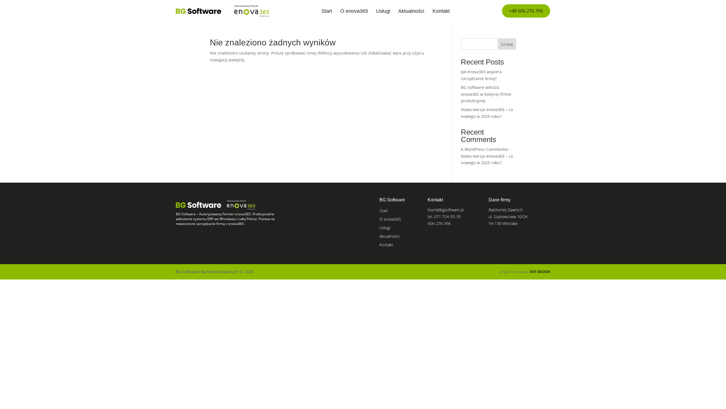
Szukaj (507, 44)
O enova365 (354, 11)
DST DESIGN (540, 271)
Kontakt (441, 11)
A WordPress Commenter (484, 149)
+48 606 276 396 (526, 11)
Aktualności (411, 11)
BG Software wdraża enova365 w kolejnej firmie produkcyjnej (486, 94)
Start (326, 11)
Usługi (383, 11)
